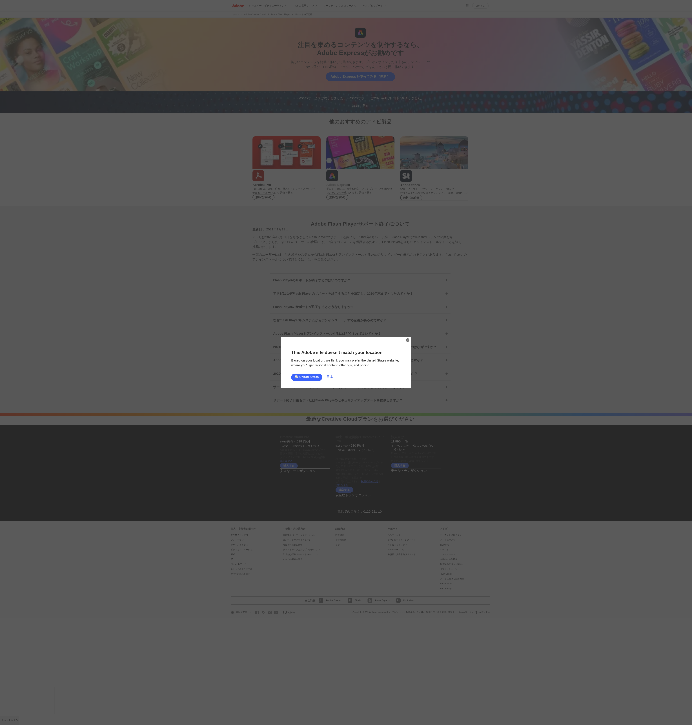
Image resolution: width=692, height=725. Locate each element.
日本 (330, 377)
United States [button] (309, 377)
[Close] (407, 340)
